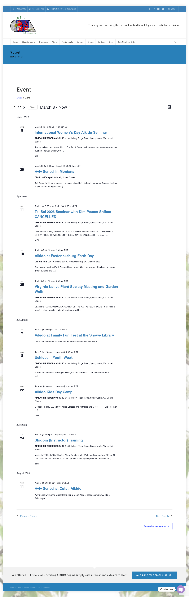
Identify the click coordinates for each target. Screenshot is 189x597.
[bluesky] (163, 9)
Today (32, 107)
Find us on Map (38, 9)
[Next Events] (24, 107)
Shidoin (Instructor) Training (59, 440)
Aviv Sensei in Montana (54, 171)
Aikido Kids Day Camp (53, 391)
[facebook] (150, 9)
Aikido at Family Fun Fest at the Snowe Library (74, 335)
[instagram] (154, 9)
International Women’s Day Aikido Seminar (71, 132)
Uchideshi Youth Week (54, 357)
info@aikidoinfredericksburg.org (63, 9)
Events (19, 97)
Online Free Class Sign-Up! (156, 575)
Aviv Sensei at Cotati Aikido (58, 488)
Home (13, 56)
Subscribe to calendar (155, 526)
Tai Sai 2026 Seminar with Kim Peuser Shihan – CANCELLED (74, 214)
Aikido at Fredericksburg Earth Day (64, 255)
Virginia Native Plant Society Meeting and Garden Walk (76, 289)
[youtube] (158, 9)
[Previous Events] (18, 107)
